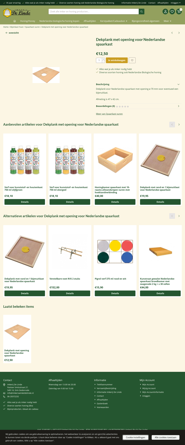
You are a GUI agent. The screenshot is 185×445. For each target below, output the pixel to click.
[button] (165, 11)
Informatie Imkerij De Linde (133, 2)
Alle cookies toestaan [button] (165, 437)
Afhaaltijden (163, 2)
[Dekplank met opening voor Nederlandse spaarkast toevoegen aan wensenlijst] (132, 60)
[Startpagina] (14, 21)
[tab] (139, 84)
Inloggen (175, 2)
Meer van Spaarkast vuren (109, 113)
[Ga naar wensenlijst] (172, 11)
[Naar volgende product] (179, 33)
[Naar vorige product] (172, 33)
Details (25, 201)
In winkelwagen (116, 60)
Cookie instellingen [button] (135, 437)
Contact (151, 2)
